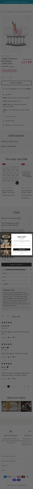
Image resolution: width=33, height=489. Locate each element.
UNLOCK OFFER (22, 249)
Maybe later (21, 253)
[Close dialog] (31, 234)
